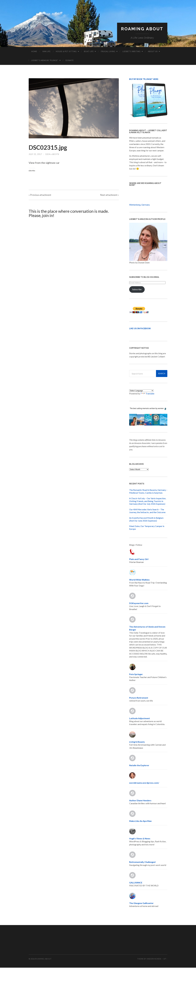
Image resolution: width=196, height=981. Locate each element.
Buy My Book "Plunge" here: (144, 79)
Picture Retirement (138, 697)
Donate (70, 60)
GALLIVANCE (135, 882)
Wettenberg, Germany (139, 204)
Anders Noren (154, 959)
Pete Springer (136, 674)
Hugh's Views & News (140, 838)
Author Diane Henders (140, 800)
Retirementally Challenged (142, 862)
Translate (150, 393)
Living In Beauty (137, 741)
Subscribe (136, 289)
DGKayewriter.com (138, 603)
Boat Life (89, 51)
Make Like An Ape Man (140, 821)
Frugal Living (108, 51)
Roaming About (142, 28)
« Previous (40, 195)
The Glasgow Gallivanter (141, 903)
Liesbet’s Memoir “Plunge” (44, 60)
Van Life (46, 51)
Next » (109, 195)
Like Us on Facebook (140, 328)
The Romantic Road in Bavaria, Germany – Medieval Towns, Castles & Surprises (148, 491)
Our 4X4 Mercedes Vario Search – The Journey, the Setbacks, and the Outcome (147, 510)
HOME (34, 51)
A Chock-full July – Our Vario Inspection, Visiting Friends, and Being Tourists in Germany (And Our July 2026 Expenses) (147, 501)
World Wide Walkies (139, 579)
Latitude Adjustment (139, 718)
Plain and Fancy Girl (138, 559)
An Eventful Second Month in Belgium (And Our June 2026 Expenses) (146, 519)
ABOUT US (153, 51)
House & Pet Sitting (66, 51)
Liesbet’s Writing (132, 51)
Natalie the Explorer (139, 765)
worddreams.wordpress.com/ (144, 782)
